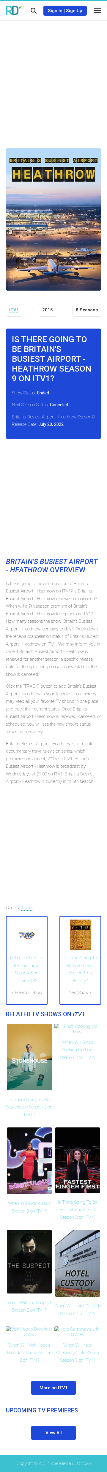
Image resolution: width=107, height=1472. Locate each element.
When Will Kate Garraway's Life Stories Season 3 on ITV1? (77, 1352)
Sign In (55, 10)
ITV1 (14, 310)
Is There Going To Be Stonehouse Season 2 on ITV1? (29, 1107)
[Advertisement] (53, 80)
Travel (26, 907)
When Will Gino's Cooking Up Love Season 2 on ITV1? (77, 1050)
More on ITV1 (54, 1387)
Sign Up (74, 10)
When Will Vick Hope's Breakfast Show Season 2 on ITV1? (29, 1352)
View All (53, 1433)
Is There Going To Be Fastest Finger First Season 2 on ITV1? (77, 1209)
